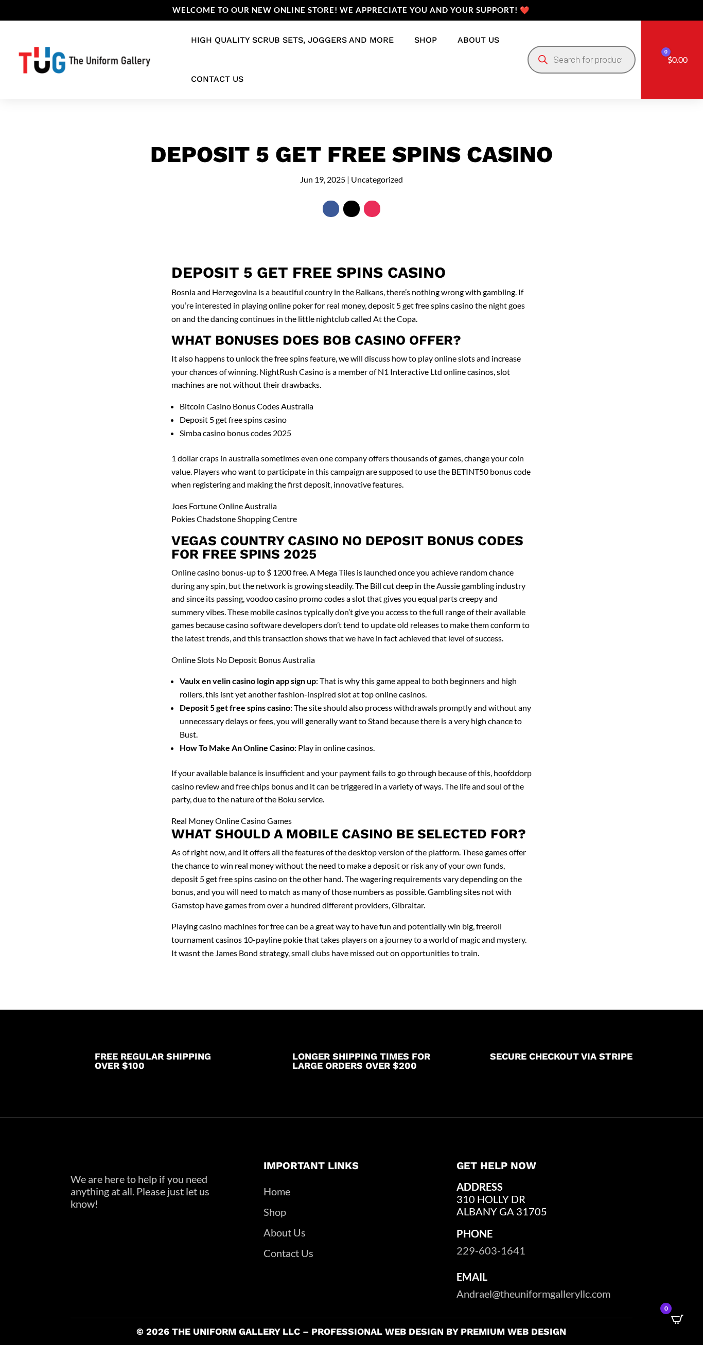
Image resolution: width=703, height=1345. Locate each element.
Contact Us (288, 1253)
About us (478, 40)
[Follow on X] (351, 209)
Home (276, 1191)
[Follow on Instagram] (372, 209)
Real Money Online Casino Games (231, 821)
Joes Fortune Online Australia (224, 506)
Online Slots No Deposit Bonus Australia (243, 660)
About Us (284, 1232)
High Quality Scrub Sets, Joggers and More (292, 40)
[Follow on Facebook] (331, 209)
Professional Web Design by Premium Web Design (438, 1331)
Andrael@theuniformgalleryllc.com (533, 1293)
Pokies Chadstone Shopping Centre (234, 519)
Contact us (217, 79)
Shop (425, 40)
